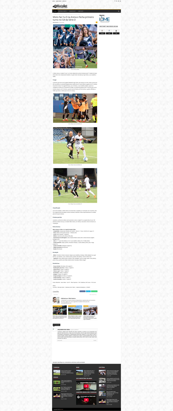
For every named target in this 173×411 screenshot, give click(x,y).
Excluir (95, 340)
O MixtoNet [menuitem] (80, 11)
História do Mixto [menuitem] (62, 11)
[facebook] (115, 1)
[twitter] (118, 1)
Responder (60, 340)
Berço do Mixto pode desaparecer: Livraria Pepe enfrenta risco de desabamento (112, 393)
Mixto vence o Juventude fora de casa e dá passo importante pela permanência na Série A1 (60, 317)
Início (53, 1)
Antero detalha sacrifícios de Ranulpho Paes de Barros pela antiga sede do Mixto (113, 379)
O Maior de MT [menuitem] (72, 11)
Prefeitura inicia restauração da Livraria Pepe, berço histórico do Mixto (113, 386)
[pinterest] (120, 1)
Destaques (57, 14)
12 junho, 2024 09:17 (74, 329)
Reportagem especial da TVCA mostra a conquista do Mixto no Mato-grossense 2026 (67, 395)
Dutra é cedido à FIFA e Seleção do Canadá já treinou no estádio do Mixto (67, 372)
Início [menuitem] (55, 11)
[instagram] (116, 1)
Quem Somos (58, 1)
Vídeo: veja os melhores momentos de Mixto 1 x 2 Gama (66, 381)
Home (54, 14)
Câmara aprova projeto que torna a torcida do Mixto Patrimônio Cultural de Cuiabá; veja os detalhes (90, 317)
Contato (64, 1)
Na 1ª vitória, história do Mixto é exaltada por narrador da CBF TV (66, 388)
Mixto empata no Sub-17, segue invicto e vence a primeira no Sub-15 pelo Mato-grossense (75, 317)
